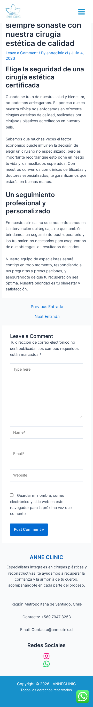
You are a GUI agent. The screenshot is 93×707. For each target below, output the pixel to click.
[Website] (46, 476)
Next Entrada (47, 317)
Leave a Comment (22, 53)
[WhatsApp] (46, 664)
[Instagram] (46, 656)
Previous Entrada (47, 307)
